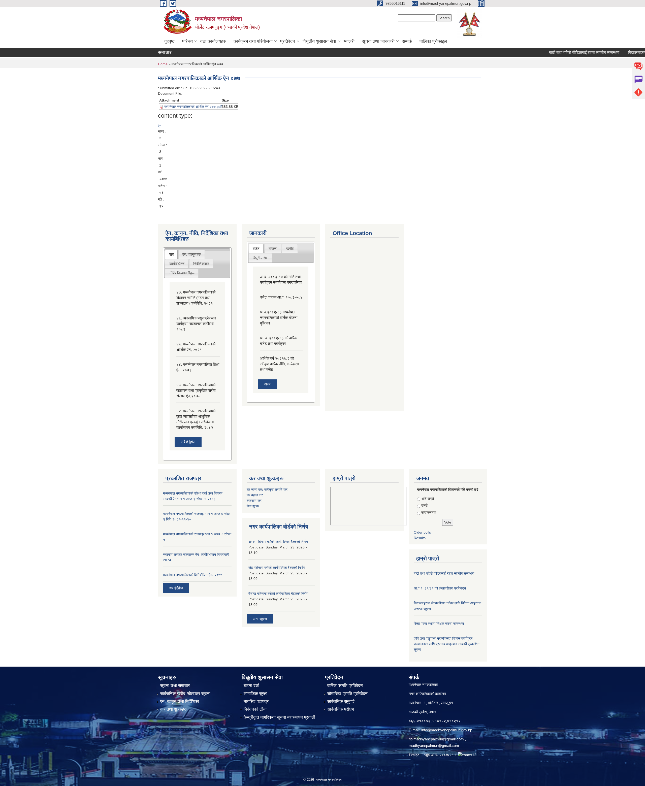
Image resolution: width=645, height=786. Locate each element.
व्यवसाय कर (254, 501)
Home (163, 64)
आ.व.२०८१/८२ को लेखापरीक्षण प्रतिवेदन (440, 588)
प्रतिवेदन (287, 41)
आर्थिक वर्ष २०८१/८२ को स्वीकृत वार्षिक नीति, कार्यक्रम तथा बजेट (279, 364)
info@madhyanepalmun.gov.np (446, 730)
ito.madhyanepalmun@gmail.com (436, 739)
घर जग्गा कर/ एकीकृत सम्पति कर (267, 489)
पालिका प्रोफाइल (433, 41)
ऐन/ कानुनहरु (191, 254)
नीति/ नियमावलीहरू (182, 273)
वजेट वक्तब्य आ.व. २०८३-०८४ (281, 297)
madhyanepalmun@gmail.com (434, 745)
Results (420, 538)
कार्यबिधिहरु (176, 263)
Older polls (422, 532)
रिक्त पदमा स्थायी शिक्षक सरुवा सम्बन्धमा (439, 623)
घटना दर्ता (251, 685)
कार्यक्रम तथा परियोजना (253, 41)
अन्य (267, 384)
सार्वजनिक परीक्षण (340, 709)
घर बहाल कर (255, 495)
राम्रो (424, 505)
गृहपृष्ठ (169, 41)
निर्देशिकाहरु (201, 263)
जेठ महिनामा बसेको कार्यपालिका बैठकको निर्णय (276, 568)
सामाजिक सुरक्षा (255, 693)
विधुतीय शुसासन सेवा (319, 41)
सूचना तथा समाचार (175, 685)
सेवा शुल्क (253, 506)
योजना (273, 248)
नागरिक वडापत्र (256, 701)
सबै (171, 254)
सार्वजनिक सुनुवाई (340, 701)
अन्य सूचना (260, 619)
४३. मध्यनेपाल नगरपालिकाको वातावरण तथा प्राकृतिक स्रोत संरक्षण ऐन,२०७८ (195, 390)
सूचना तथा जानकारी (378, 41)
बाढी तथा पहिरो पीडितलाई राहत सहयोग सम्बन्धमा (570, 52)
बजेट (256, 248)
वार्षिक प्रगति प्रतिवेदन (345, 685)
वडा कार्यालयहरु (213, 41)
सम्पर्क (407, 41)
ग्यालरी (349, 41)
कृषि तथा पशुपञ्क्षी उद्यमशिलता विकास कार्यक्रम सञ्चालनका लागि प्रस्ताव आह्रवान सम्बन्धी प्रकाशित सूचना (446, 643)
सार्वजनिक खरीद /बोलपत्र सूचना (185, 693)
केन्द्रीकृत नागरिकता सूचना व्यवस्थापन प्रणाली (279, 717)
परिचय (187, 41)
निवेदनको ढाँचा (255, 709)
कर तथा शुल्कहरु (173, 709)
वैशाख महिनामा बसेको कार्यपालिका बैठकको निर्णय (278, 594)
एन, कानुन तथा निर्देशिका (179, 701)
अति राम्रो (427, 499)
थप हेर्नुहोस (176, 588)
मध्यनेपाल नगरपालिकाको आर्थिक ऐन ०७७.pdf (193, 107)
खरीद (290, 248)
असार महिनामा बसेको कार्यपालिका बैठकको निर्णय (278, 542)
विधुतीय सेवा (260, 258)
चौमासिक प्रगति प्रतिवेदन (347, 693)
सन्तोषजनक (428, 512)
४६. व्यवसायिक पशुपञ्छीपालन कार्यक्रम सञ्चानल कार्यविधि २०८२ (196, 323)
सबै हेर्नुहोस (188, 442)
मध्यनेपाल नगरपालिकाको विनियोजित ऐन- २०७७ (192, 575)
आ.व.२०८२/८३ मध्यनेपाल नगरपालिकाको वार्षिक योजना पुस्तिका (278, 317)
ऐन (160, 126)
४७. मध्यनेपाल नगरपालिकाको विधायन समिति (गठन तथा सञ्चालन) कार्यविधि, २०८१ (195, 297)
